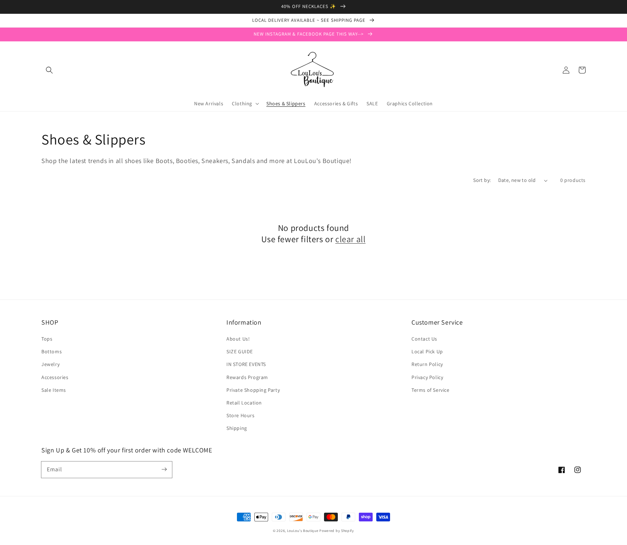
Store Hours (240, 415)
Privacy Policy (427, 377)
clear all (350, 239)
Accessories (55, 377)
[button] (49, 70)
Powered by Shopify (336, 530)
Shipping (236, 428)
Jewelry (50, 364)
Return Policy (427, 364)
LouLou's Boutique (303, 530)
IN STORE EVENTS (246, 364)
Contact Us (424, 338)
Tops (46, 338)
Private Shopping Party (253, 390)
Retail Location (244, 402)
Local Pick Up (427, 351)
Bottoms (51, 351)
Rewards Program (247, 377)
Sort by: (482, 180)
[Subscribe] (164, 469)
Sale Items (53, 390)
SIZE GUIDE (239, 351)
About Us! (238, 338)
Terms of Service (430, 390)
